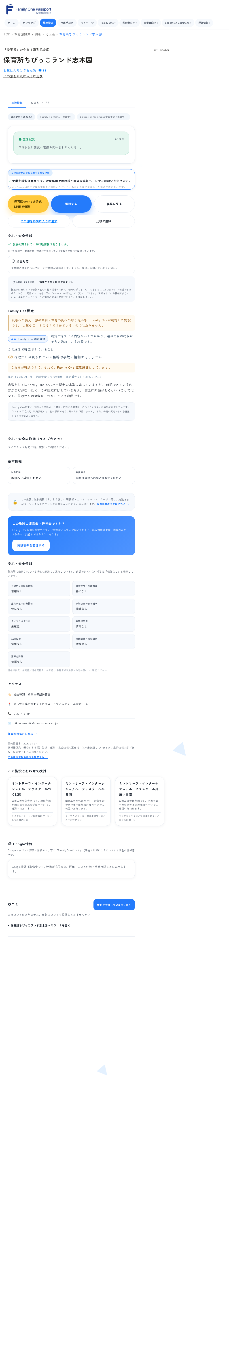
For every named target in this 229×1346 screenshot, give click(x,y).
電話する (71, 204)
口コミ (42, 102)
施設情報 (17, 102)
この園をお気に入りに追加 (23, 76)
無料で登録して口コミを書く (114, 905)
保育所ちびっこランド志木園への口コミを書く (40, 925)
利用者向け (130, 22)
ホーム (11, 22)
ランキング (29, 22)
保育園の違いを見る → (22, 734)
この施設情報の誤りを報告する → (28, 757)
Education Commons (178, 22)
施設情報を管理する (31, 545)
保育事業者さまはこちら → (113, 504)
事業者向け (151, 22)
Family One (108, 22)
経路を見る (114, 204)
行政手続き (67, 22)
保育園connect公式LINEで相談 (28, 204)
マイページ (87, 22)
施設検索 (48, 22)
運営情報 (204, 22)
